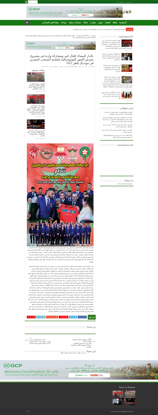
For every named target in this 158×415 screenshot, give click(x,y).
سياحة (64, 22)
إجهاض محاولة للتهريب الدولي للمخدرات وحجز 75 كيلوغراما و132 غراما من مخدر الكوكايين (99, 29)
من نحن (129, 2)
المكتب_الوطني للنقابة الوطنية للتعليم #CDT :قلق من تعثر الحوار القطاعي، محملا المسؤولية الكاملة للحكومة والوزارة (81, 342)
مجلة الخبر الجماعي (50, 22)
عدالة (85, 22)
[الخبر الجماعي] (127, 11)
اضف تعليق (52, 66)
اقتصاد (107, 22)
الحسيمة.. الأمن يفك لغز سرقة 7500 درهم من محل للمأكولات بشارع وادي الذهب (36, 133)
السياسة (122, 22)
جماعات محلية (75, 22)
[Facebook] (39, 2)
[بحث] (26, 2)
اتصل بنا (120, 2)
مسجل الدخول (72, 353)
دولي (100, 22)
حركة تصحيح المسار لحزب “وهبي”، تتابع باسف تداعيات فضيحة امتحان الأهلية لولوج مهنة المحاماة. (40, 340)
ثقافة (115, 22)
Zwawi (90, 66)
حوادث (93, 22)
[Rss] (41, 2)
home (130, 22)
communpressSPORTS (82, 35)
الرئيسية (93, 35)
